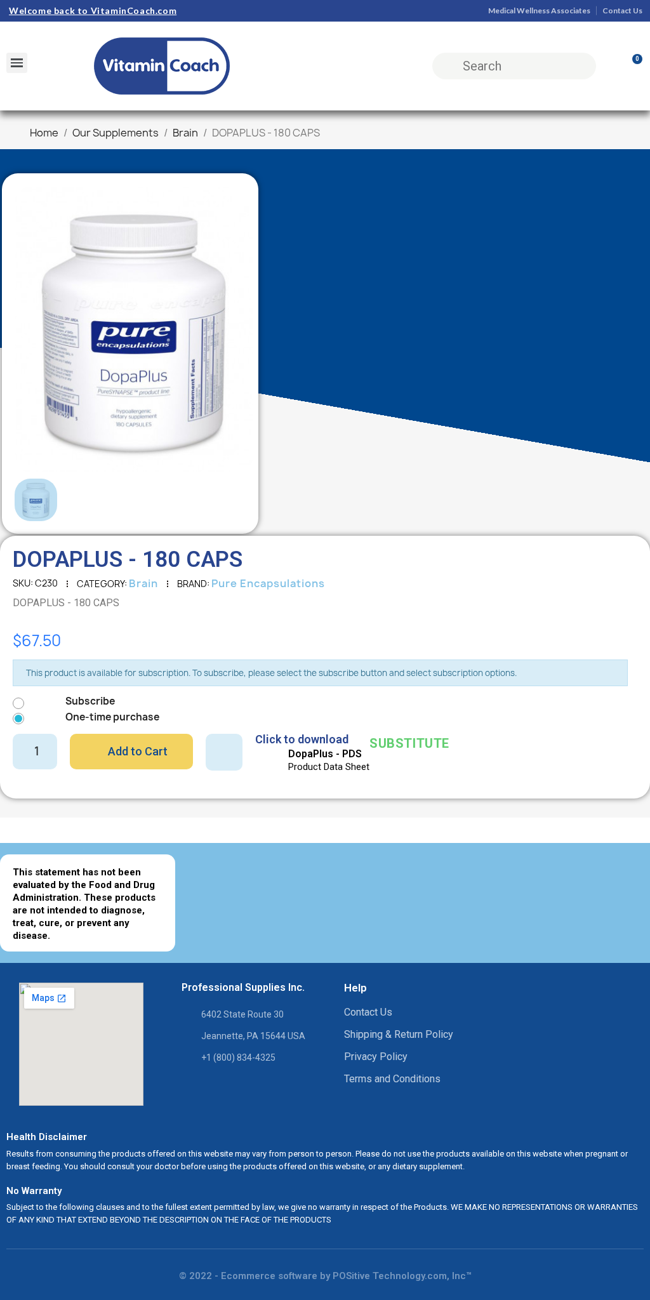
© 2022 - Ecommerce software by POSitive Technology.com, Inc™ (325, 1276)
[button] (33, 329)
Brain (143, 583)
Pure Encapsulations (268, 583)
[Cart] (632, 66)
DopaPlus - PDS (325, 754)
